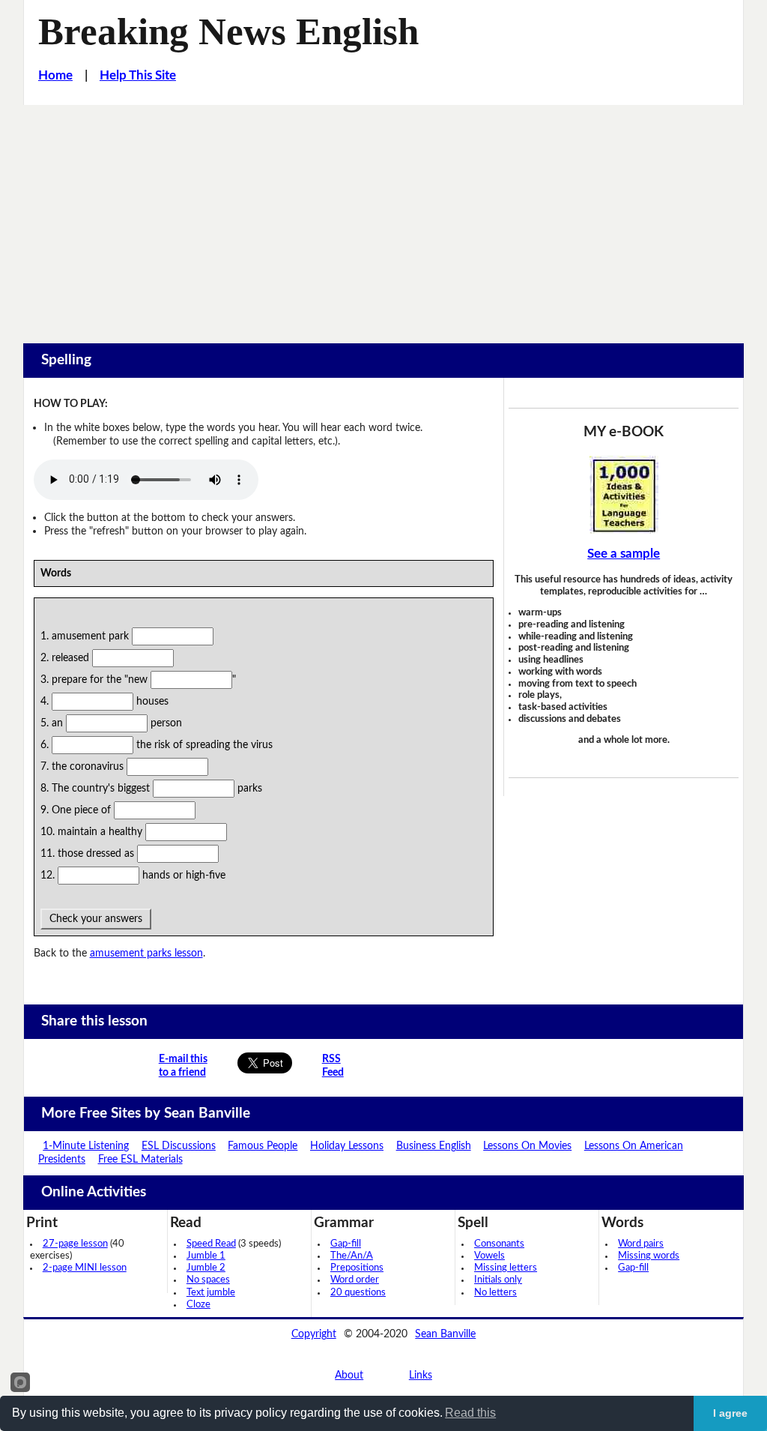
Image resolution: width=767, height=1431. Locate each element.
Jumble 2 (206, 1268)
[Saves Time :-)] (623, 495)
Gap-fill (345, 1244)
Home (55, 76)
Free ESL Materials (140, 1159)
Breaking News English (228, 31)
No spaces (208, 1280)
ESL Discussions (179, 1145)
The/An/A (351, 1256)
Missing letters (505, 1268)
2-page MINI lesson (85, 1268)
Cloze (198, 1305)
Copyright (313, 1334)
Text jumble (211, 1293)
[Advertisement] (383, 217)
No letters (495, 1293)
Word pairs (641, 1244)
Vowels (489, 1256)
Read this (470, 1412)
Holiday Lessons (347, 1145)
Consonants (499, 1244)
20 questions (358, 1293)
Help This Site (138, 76)
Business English (433, 1145)
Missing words (648, 1256)
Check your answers (95, 918)
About (349, 1375)
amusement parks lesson (146, 953)
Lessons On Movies (527, 1145)
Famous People (262, 1145)
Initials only (498, 1280)
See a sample (623, 554)
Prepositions (357, 1268)
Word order (354, 1280)
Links (420, 1375)
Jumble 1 (206, 1256)
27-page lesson (75, 1244)
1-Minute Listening (86, 1145)
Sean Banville (445, 1334)
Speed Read (211, 1244)
